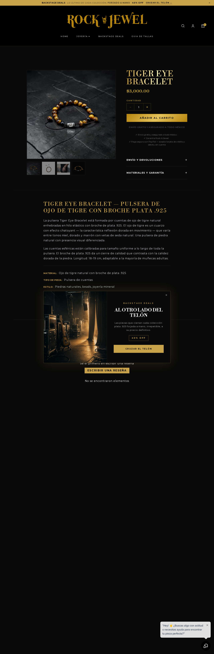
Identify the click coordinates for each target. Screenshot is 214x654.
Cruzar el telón (138, 349)
